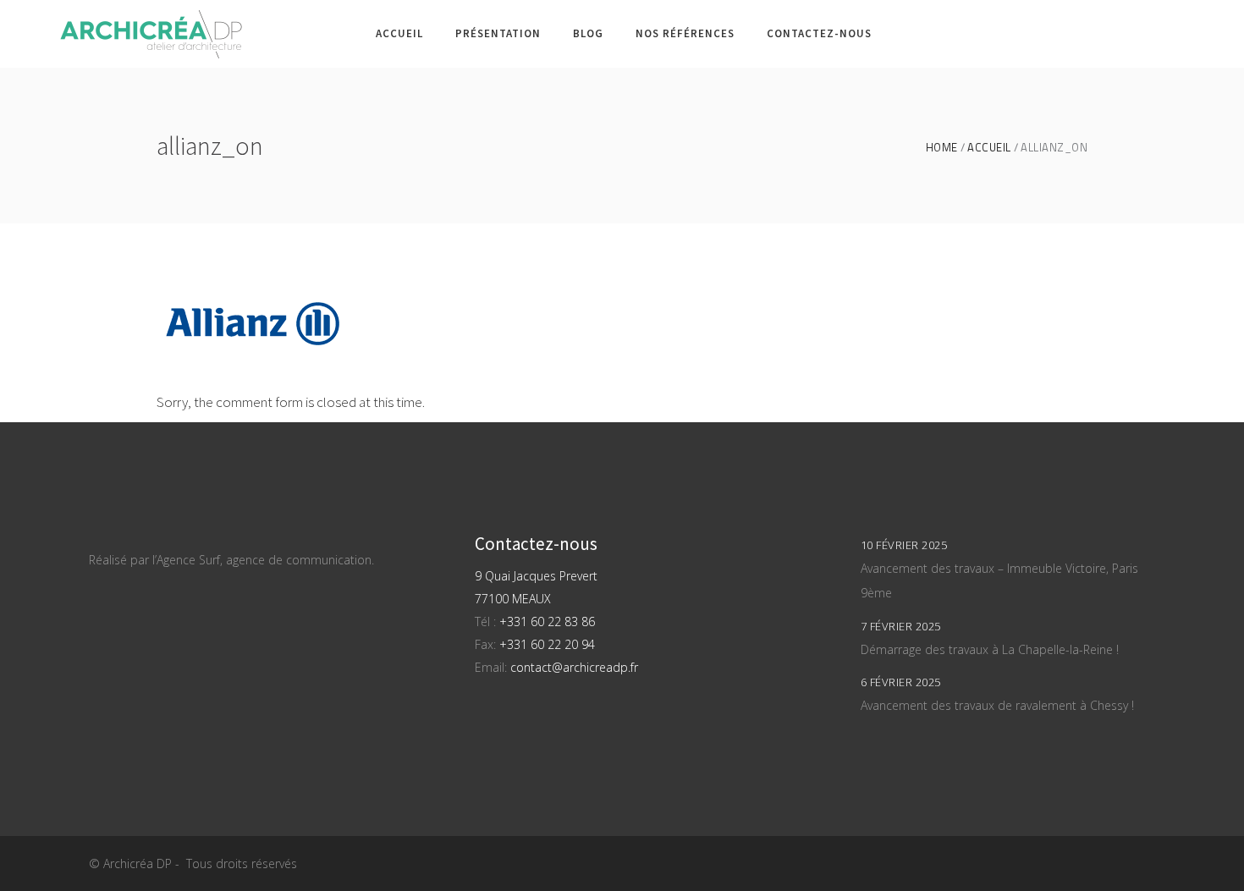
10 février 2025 (904, 545)
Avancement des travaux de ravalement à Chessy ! (997, 705)
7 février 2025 (901, 626)
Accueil (989, 147)
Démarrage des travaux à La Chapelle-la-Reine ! (990, 649)
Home (942, 147)
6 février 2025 (901, 682)
